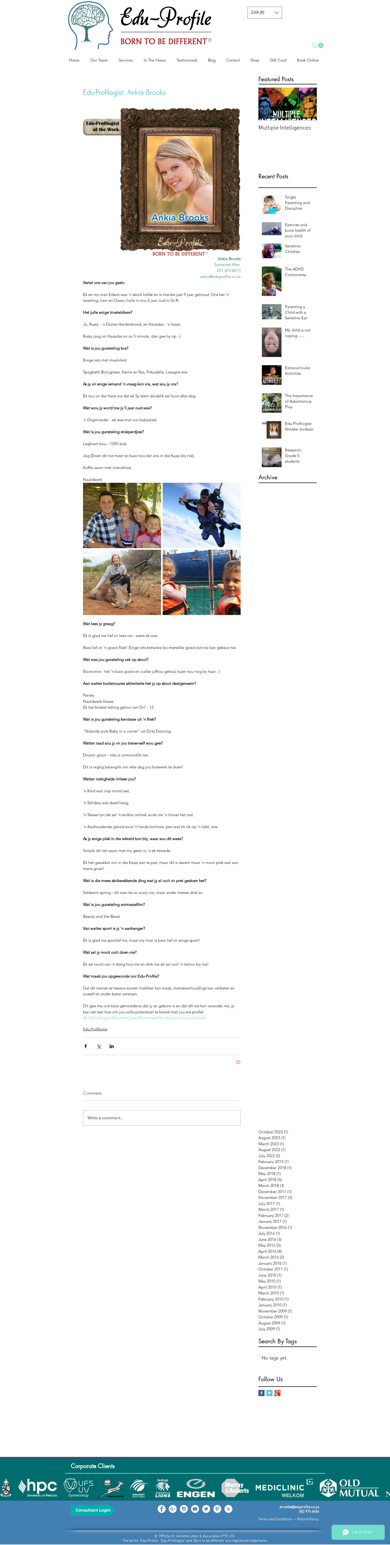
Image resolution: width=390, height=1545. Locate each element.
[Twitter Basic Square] (269, 1393)
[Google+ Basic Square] (277, 1393)
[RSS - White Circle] (228, 1509)
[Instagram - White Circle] (184, 1509)
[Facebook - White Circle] (162, 1509)
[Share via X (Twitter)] (98, 1046)
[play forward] (383, 1488)
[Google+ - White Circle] (173, 1509)
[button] (265, 13)
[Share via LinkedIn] (111, 1046)
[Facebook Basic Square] (261, 1393)
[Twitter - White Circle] (206, 1509)
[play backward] (6, 1488)
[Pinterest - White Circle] (217, 1509)
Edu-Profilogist (95, 1029)
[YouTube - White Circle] (195, 1509)
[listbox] (265, 13)
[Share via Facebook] (85, 1046)
